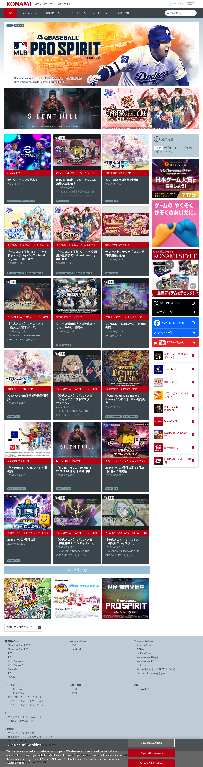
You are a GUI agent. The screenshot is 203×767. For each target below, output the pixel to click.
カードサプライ (16, 693)
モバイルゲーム (29, 13)
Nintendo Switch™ (18, 649)
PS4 (10, 657)
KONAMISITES (191, 4)
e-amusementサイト (148, 657)
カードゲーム (100, 13)
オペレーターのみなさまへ (151, 673)
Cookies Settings (151, 743)
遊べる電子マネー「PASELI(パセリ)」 (157, 669)
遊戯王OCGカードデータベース (25, 697)
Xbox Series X (15, 661)
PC (9, 673)
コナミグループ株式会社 (21, 733)
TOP (11, 13)
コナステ (142, 665)
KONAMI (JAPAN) (173, 322)
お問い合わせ (178, 3)
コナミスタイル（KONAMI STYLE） (27, 717)
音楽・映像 (123, 13)
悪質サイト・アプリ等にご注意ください (174, 149)
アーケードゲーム (76, 13)
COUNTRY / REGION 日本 (21, 627)
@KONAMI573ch (170, 303)
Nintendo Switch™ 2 (19, 645)
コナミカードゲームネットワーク (26, 705)
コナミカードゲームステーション (26, 701)
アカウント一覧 (163, 312)
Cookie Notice (15, 762)
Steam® (12, 669)
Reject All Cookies (151, 753)
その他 (11, 677)
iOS (74, 645)
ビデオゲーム (144, 645)
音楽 (74, 689)
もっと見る (75, 570)
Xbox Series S (15, 665)
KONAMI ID (143, 689)
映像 (74, 693)
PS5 (10, 653)
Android (76, 649)
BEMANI (141, 649)
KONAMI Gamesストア (20, 721)
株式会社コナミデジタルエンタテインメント (32, 737)
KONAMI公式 (175, 342)
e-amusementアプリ (148, 661)
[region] (101, 753)
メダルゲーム (144, 653)
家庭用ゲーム (53, 13)
